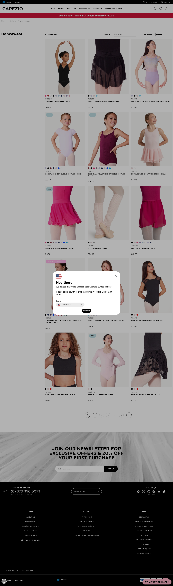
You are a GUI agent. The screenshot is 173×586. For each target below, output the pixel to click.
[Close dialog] (133, 267)
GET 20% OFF (62, 305)
